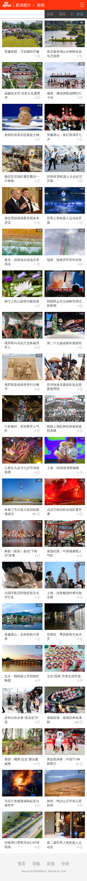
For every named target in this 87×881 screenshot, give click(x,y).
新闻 (41, 5)
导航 (36, 863)
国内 (62, 14)
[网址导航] (82, 5)
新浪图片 (23, 5)
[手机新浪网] (6, 4)
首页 (22, 863)
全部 (50, 14)
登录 (65, 863)
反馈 (51, 863)
